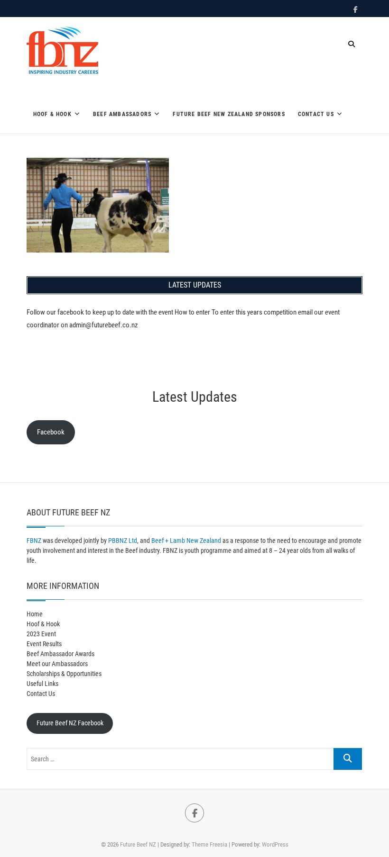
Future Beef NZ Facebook (70, 723)
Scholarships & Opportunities (64, 673)
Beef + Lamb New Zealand (186, 540)
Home (35, 614)
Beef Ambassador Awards (60, 654)
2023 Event (41, 634)
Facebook (51, 432)
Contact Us (316, 114)
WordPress (275, 844)
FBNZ (34, 540)
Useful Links (42, 683)
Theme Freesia (209, 844)
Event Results (44, 644)
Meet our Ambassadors (57, 664)
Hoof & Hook (52, 114)
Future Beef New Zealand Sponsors (229, 114)
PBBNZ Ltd (122, 540)
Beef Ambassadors (122, 114)
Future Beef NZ (138, 844)
